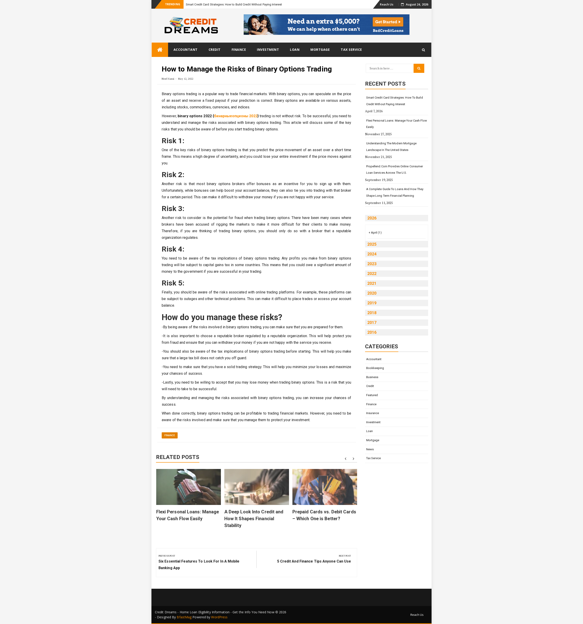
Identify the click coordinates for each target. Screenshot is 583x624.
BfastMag (184, 617)
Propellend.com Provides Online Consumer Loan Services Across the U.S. (394, 170)
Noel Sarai (168, 78)
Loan (294, 49)
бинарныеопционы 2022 (235, 116)
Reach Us (386, 4)
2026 (371, 218)
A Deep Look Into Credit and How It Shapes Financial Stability (254, 518)
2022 (371, 273)
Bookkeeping (375, 368)
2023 (371, 263)
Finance (239, 49)
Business (372, 377)
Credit (215, 49)
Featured (372, 395)
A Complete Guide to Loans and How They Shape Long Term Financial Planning (395, 192)
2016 (371, 332)
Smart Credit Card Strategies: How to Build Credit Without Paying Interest (234, 4)
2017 (371, 322)
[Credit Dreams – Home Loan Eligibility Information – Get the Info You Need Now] (160, 50)
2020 (371, 293)
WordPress (219, 617)
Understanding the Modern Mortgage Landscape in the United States (391, 147)
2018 (371, 312)
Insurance (372, 413)
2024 (371, 254)
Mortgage (320, 49)
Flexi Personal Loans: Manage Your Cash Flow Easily (396, 124)
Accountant (186, 49)
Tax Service (351, 49)
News (370, 449)
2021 (371, 283)
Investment (268, 49)
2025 (371, 244)
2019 (371, 303)
